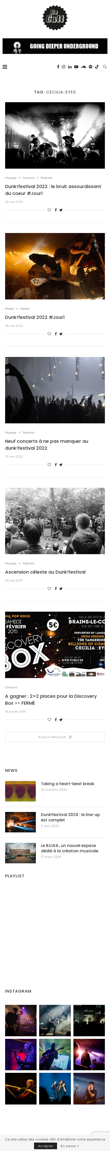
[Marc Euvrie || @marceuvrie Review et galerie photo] (21, 1088)
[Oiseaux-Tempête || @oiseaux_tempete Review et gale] (89, 1054)
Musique (10, 178)
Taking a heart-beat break (67, 783)
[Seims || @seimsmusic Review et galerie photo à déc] (55, 1054)
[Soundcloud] (83, 66)
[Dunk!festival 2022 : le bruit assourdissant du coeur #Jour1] (55, 135)
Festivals (46, 178)
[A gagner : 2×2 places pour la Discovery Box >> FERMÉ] (55, 645)
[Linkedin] (70, 66)
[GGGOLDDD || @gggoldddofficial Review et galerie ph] (55, 1088)
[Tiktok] (97, 66)
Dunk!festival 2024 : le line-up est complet (70, 817)
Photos (9, 308)
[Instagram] (63, 66)
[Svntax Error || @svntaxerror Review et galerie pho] (21, 1054)
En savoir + (70, 1146)
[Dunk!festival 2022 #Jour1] (55, 266)
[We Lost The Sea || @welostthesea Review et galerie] (55, 1020)
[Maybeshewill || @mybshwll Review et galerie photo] (21, 1020)
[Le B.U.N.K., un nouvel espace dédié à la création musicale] (20, 853)
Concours (11, 687)
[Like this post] (49, 210)
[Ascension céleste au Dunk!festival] (55, 521)
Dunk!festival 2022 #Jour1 (35, 317)
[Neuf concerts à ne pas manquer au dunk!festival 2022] (55, 390)
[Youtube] (76, 66)
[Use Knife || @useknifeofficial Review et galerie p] (89, 1020)
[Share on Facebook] (56, 210)
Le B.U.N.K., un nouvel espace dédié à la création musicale (69, 848)
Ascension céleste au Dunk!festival (45, 572)
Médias (25, 308)
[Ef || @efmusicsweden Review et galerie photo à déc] (89, 1088)
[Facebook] (58, 66)
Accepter (45, 1146)
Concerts (28, 178)
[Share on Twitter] (61, 210)
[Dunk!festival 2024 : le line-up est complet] (20, 822)
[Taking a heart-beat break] (20, 791)
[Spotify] (90, 66)
